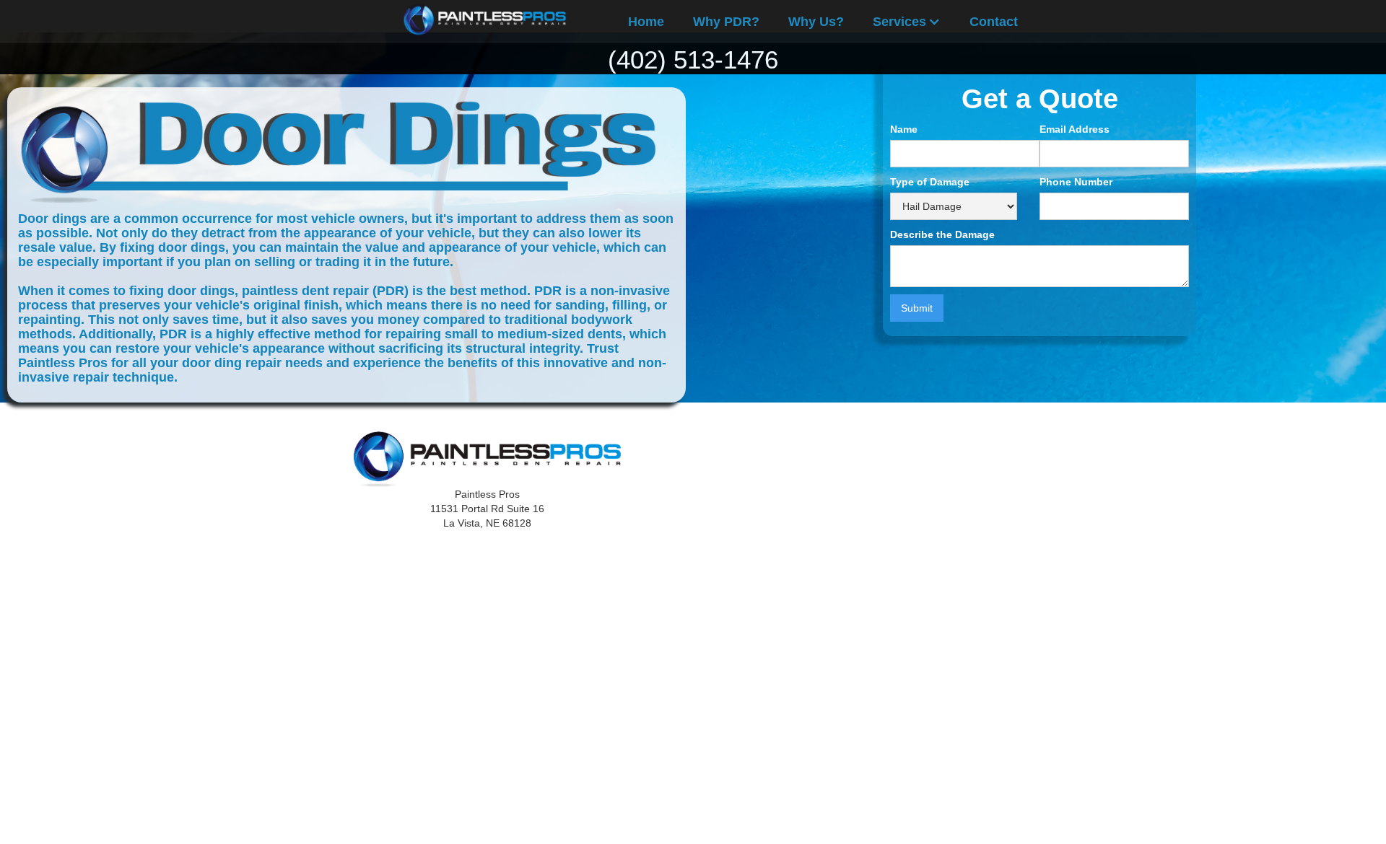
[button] (906, 21)
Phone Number (1076, 182)
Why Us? (816, 21)
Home (646, 21)
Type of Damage (929, 182)
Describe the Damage (942, 234)
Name (904, 129)
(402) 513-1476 (693, 59)
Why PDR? (726, 21)
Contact (993, 21)
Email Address (1075, 129)
